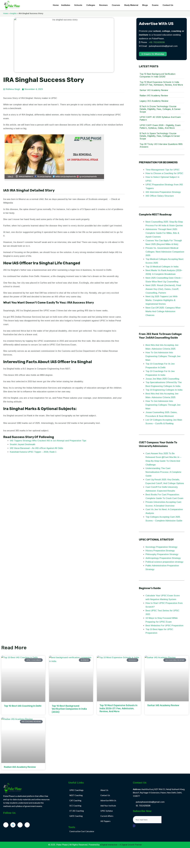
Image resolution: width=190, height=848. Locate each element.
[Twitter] (13, 824)
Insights (13, 13)
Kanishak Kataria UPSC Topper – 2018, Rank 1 (33, 452)
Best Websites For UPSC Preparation (164, 625)
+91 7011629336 (157, 42)
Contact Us (168, 5)
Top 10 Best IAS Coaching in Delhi (22, 705)
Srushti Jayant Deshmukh (22, 444)
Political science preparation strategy (164, 562)
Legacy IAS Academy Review (154, 101)
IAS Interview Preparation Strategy (163, 192)
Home (56, 5)
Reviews (103, 5)
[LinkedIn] (20, 824)
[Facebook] (5, 824)
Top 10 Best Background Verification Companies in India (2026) (157, 75)
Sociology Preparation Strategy (161, 547)
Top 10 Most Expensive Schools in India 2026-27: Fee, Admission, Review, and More (161, 83)
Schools (78, 5)
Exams (155, 5)
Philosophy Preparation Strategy (162, 554)
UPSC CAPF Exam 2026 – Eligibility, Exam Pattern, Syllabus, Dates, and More (160, 126)
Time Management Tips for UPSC (163, 169)
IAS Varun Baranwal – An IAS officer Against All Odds (36, 448)
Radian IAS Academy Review (154, 95)
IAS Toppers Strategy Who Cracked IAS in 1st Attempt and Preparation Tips (48, 440)
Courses (116, 5)
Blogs (145, 5)
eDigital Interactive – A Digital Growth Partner (121, 845)
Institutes (65, 5)
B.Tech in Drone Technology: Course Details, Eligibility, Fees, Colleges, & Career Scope (160, 109)
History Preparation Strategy (160, 550)
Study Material (131, 5)
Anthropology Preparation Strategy (163, 558)
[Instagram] (27, 824)
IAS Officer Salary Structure (160, 196)
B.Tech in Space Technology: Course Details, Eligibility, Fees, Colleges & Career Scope (160, 136)
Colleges (90, 5)
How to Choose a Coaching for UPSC (164, 173)
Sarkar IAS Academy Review (154, 90)
